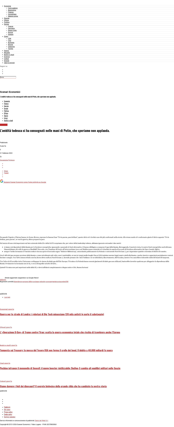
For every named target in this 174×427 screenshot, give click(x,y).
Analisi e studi (9, 55)
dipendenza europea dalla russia (25, 282)
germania (53, 282)
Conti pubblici (13, 8)
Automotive (12, 10)
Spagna (10, 34)
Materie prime (13, 16)
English (6, 61)
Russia (10, 32)
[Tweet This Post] (89, 166)
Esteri (6, 36)
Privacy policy (8, 412)
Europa (6, 24)
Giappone (11, 47)
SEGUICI (3, 280)
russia (58, 282)
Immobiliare (12, 14)
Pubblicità (7, 407)
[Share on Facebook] (89, 164)
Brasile (10, 45)
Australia (11, 43)
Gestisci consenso (9, 417)
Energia (6, 18)
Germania (11, 28)
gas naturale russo (43, 282)
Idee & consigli (9, 63)
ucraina (62, 282)
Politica (6, 22)
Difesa (6, 20)
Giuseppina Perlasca (7, 160)
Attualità (7, 53)
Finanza (10, 12)
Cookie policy (8, 414)
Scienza (7, 57)
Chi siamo (7, 409)
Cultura (6, 59)
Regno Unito (12, 30)
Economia (7, 6)
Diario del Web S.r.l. (41, 421)
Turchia (10, 49)
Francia (10, 26)
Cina (9, 41)
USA (9, 39)
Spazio (6, 51)
